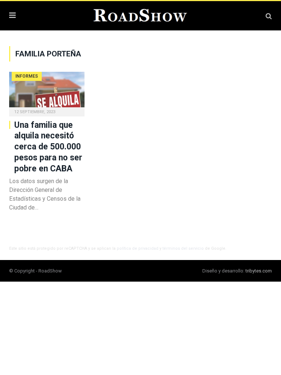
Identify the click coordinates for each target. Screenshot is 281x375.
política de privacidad (137, 248)
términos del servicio (183, 248)
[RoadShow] (140, 14)
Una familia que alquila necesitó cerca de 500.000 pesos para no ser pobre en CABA (48, 147)
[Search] (269, 16)
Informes (26, 76)
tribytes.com (259, 271)
